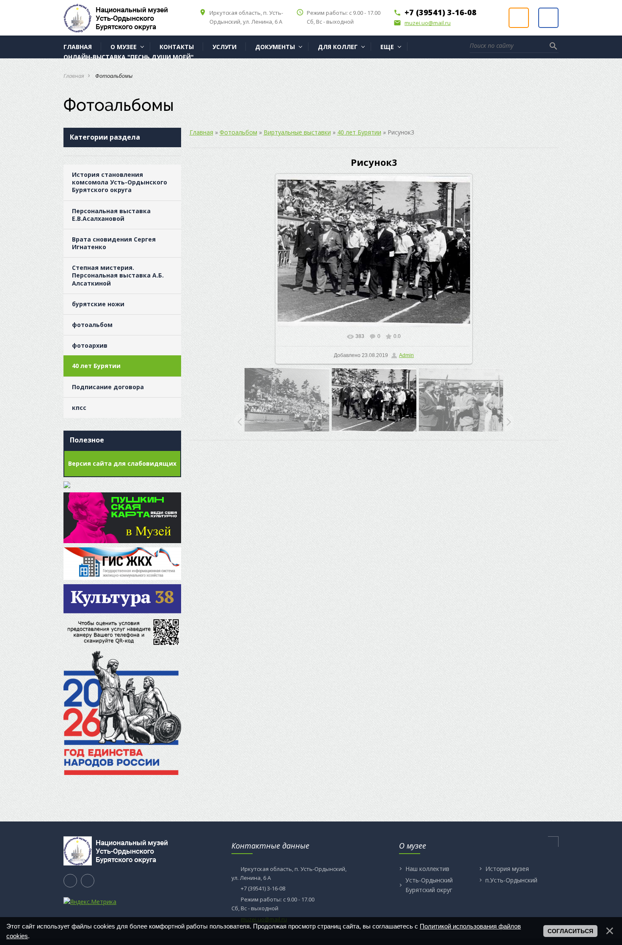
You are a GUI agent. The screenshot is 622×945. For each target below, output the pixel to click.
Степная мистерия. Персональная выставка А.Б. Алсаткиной (118, 275)
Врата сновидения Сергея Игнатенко (114, 243)
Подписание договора (108, 387)
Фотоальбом (238, 132)
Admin (406, 355)
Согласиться (570, 931)
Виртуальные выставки (297, 132)
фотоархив (89, 345)
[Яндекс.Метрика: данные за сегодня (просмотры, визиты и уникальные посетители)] (89, 902)
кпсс (79, 408)
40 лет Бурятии (96, 366)
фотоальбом (92, 325)
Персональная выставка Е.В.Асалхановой (111, 215)
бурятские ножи (98, 304)
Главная (73, 76)
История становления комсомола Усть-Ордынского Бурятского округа (119, 182)
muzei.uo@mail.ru (422, 23)
